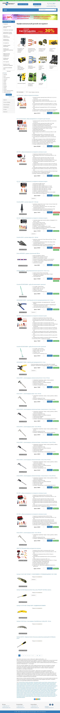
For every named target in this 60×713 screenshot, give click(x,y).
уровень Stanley (23, 684)
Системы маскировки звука (7, 68)
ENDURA (5, 74)
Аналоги (33, 198)
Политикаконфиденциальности (49, 707)
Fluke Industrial (7, 77)
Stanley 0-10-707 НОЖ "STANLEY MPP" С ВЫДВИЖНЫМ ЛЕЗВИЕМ (31, 605)
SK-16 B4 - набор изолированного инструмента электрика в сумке (32, 315)
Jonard (5, 84)
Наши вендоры (6, 104)
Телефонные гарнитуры (8, 29)
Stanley (5, 89)
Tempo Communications (8, 90)
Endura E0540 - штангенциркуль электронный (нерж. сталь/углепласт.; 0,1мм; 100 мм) (36, 409)
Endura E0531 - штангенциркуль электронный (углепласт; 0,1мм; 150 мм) (33, 378)
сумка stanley (29, 684)
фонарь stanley (35, 691)
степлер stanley (34, 685)
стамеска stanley (42, 684)
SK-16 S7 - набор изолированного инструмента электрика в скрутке (32, 218)
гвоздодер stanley (35, 689)
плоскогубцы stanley (21, 686)
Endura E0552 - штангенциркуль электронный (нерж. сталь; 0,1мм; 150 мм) (33, 459)
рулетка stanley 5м (20, 691)
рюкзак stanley (28, 696)
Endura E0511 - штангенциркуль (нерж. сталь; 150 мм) (29, 393)
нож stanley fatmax (27, 690)
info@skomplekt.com (6, 707)
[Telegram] (39, 699)
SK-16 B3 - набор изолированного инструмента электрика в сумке (32, 152)
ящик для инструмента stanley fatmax (39, 696)
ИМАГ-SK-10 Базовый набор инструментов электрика (29, 548)
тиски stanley (28, 685)
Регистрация (52, 4)
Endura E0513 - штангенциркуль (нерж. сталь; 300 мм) (29, 532)
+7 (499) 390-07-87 (37, 6)
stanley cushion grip (27, 692)
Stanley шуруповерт (29, 682)
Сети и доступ (6, 61)
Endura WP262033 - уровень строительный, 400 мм (28, 253)
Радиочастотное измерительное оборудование (6, 54)
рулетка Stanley (23, 683)
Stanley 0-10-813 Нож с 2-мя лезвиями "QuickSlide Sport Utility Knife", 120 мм (34, 621)
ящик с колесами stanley (28, 695)
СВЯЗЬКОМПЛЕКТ (7, 92)
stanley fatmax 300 (28, 691)
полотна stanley (37, 695)
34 (39, 655)
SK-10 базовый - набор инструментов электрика (27, 95)
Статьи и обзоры (6, 102)
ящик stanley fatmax (48, 686)
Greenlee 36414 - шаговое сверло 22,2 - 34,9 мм (27, 237)
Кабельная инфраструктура (6, 36)
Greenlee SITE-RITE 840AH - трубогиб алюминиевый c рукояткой (31, 284)
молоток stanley (36, 684)
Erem (5, 76)
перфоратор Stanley (45, 683)
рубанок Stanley (30, 683)
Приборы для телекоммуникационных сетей (8, 50)
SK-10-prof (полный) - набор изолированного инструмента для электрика (33, 118)
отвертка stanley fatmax (42, 685)
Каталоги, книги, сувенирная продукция (8, 65)
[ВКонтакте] (34, 699)
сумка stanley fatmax (21, 685)
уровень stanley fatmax (21, 689)
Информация (6, 107)
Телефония (5, 24)
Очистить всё (11, 96)
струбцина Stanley (37, 683)
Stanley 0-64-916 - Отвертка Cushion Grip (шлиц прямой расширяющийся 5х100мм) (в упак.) (36, 637)
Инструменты (6, 42)
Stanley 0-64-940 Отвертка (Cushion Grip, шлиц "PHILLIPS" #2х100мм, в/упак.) (34, 589)
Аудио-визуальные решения (7, 27)
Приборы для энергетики (6, 59)
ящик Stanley (44, 682)
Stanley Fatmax (22, 682)
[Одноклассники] (36, 699)
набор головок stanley (52, 690)
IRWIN (5, 81)
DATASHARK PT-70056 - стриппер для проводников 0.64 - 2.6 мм (31, 362)
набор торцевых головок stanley (45, 689)
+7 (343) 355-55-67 (20, 706)
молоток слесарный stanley (48, 688)
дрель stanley (35, 688)
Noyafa (5, 87)
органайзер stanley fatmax (26, 688)
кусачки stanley (42, 691)
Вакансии (5, 111)
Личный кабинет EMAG (51, 6)
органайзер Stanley (38, 682)
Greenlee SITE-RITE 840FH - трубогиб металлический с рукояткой (31, 346)
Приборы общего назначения (6, 46)
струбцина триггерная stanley (29, 693)
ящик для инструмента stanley (46, 695)
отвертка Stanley (51, 682)
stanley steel (48, 691)
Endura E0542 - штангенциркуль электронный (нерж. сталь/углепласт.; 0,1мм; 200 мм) (36, 475)
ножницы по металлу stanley (31, 686)
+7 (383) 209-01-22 (34, 706)
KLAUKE (5, 86)
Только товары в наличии (34, 92)
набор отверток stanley (52, 685)
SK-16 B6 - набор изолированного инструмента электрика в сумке (32, 514)
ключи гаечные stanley (48, 693)
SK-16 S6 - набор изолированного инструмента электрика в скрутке (32, 181)
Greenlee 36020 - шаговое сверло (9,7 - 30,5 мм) (27, 202)
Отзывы (5, 109)
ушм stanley (40, 688)
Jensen (5, 83)
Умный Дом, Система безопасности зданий (7, 33)
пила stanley (28, 689)
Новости (5, 99)
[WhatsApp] (38, 699)
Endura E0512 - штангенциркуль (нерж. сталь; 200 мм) (29, 426)
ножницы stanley (39, 693)
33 (37, 655)
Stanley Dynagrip (40, 686)
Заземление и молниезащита (6, 40)
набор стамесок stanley (35, 690)
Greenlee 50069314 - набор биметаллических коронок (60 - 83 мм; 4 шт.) (33, 270)
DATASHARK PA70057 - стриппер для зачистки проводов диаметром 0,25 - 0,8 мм (35, 300)
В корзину (50, 113)
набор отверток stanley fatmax (38, 692)
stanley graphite (44, 690)
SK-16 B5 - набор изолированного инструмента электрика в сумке (32, 493)
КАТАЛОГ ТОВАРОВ (7, 21)
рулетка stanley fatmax (50, 684)
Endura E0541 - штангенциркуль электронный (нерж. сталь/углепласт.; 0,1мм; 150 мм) (36, 442)
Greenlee (5, 79)
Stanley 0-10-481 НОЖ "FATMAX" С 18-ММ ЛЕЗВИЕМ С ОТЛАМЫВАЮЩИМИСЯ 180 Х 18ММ (37, 574)
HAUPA (5, 80)
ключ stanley (47, 692)
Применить (8, 94)
